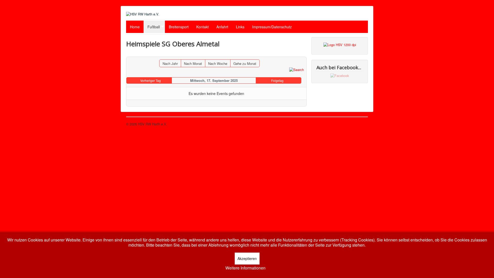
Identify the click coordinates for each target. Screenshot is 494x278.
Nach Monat (193, 63)
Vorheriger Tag (150, 80)
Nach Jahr (170, 63)
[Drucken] (303, 54)
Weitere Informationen (245, 268)
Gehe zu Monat (244, 63)
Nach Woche (217, 63)
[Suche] (296, 69)
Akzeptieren (247, 258)
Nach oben (360, 123)
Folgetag (277, 80)
